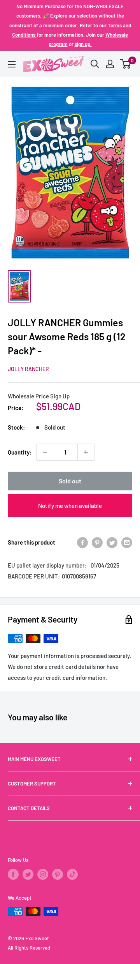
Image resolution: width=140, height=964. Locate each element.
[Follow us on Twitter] (28, 874)
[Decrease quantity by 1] (45, 452)
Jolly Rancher (28, 369)
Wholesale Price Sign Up (39, 396)
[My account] (110, 64)
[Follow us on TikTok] (72, 874)
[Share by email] (126, 542)
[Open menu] (12, 64)
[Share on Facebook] (82, 542)
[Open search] (95, 64)
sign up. (83, 44)
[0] (126, 64)
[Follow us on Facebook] (13, 874)
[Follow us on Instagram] (42, 874)
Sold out (70, 481)
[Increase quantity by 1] (86, 452)
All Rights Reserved (29, 948)
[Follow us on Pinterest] (57, 874)
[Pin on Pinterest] (97, 542)
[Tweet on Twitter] (112, 542)
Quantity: (20, 452)
